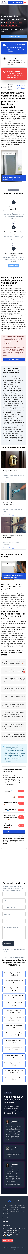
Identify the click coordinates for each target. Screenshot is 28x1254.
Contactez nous (8, 943)
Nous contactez (6, 1217)
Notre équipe (5, 1221)
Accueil (5, 87)
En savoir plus (7, 481)
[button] (13, 662)
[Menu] (25, 2)
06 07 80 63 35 (17, 2)
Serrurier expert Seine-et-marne (10, 87)
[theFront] (4, 2)
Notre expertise (6, 1225)
